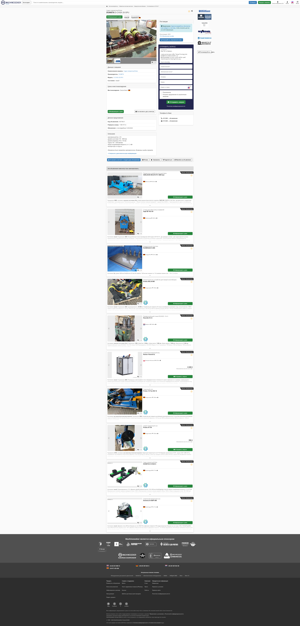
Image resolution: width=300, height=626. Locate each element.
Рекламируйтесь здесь (206, 52)
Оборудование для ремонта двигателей (122, 575)
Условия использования (154, 622)
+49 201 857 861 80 (173, 566)
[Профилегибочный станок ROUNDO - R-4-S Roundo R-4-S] (125, 328)
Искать (253, 2)
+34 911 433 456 (114, 568)
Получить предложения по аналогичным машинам (174, 95)
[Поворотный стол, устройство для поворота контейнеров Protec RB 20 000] (125, 292)
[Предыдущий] (108, 41)
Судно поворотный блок (131, 71)
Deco (181, 575)
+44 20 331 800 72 (115, 566)
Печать (145, 160)
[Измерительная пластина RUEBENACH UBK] (125, 258)
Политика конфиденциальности (176, 106)
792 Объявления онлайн (167, 36)
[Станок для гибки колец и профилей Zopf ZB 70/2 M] (125, 222)
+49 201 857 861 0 (144, 566)
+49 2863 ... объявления (170, 118)
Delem (165, 575)
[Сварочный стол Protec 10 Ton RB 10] (125, 401)
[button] (297, 2)
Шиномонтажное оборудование (152, 575)
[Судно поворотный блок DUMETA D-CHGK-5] (125, 474)
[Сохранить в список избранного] (189, 11)
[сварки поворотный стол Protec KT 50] (125, 438)
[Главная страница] (107, 6)
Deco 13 (187, 575)
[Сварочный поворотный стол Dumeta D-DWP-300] (125, 511)
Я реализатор (167, 92)
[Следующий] (155, 41)
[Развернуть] (150, 205)
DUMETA (121, 74)
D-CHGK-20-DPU (118, 77)
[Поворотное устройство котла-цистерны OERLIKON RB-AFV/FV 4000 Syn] (125, 185)
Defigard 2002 (173, 575)
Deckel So (138, 575)
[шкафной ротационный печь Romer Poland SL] (125, 365)
